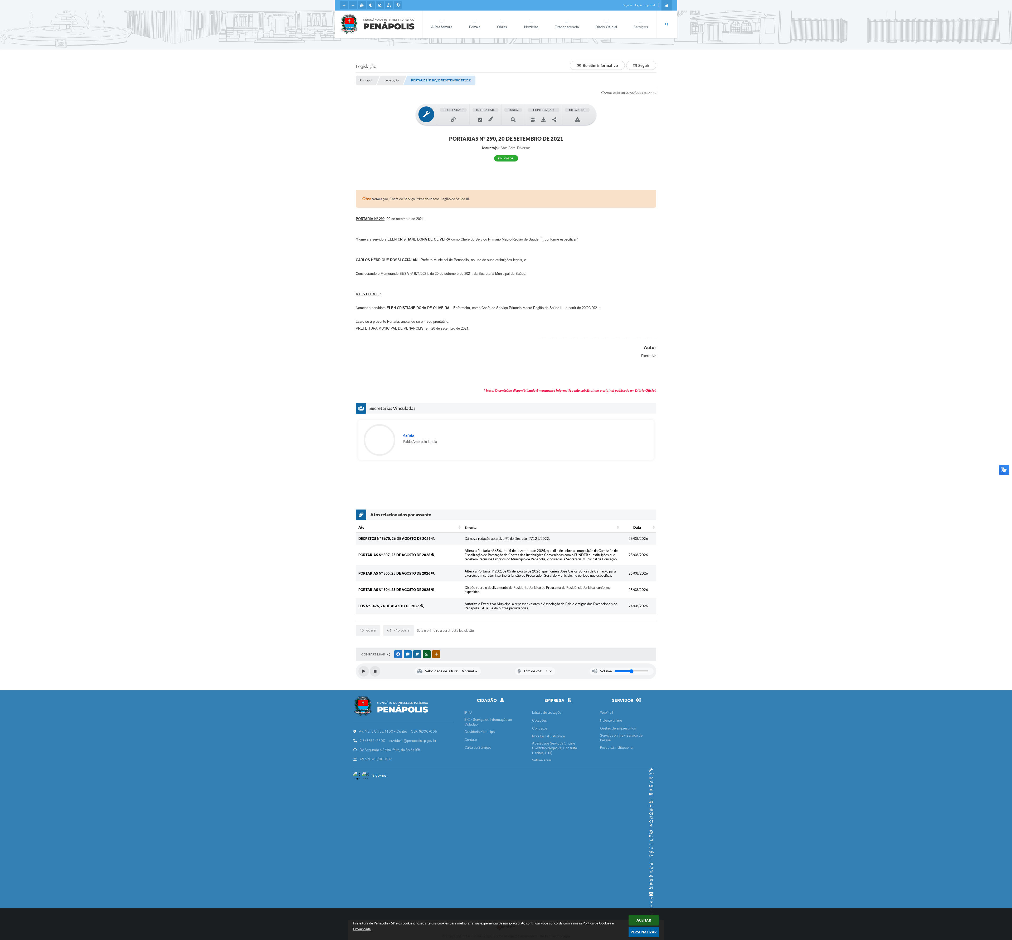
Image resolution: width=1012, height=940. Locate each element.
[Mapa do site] (389, 5)
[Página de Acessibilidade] (398, 5)
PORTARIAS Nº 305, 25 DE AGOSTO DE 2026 (394, 573)
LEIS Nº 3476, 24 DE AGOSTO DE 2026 (389, 606)
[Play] (363, 671)
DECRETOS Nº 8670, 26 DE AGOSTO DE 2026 (394, 538)
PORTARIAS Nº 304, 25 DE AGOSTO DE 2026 (394, 590)
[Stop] (375, 671)
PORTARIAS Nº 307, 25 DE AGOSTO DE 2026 (394, 555)
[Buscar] (666, 24)
